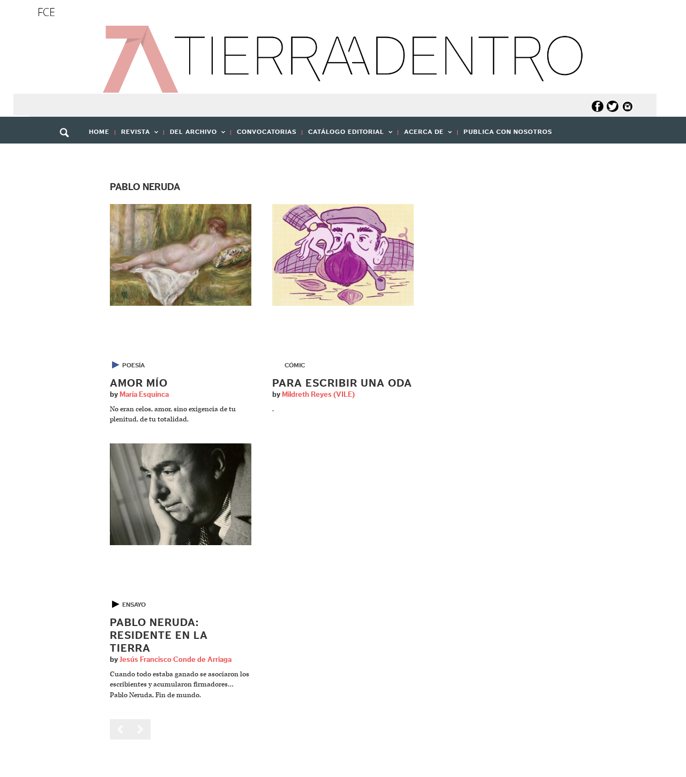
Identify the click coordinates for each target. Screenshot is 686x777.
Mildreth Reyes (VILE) (318, 394)
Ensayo (134, 604)
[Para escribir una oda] (343, 254)
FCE (46, 12)
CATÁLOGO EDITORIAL (343, 135)
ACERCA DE (421, 135)
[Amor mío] (180, 254)
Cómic (295, 365)
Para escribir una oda (342, 383)
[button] (68, 156)
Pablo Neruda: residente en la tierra (159, 635)
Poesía (133, 365)
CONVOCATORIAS (266, 132)
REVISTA (132, 135)
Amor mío (139, 383)
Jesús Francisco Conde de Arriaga (176, 659)
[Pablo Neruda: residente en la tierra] (180, 494)
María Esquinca (144, 394)
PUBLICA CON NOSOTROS (508, 132)
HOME (99, 132)
